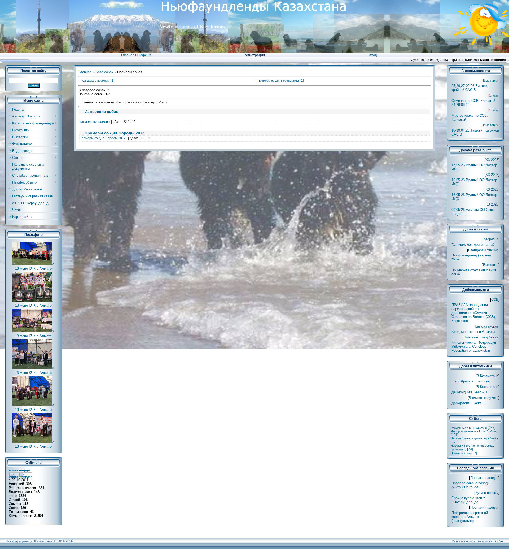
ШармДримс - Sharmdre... (471, 381)
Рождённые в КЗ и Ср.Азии (469, 427)
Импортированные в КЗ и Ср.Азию (474, 431)
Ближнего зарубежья (481, 337)
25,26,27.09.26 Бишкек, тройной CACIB (469, 88)
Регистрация (254, 55)
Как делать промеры (95, 80)
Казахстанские (486, 326)
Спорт (493, 95)
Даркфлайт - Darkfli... (468, 403)
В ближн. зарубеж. (483, 398)
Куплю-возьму (486, 493)
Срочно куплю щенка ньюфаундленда (468, 500)
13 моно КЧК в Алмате (33, 269)
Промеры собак (461, 453)
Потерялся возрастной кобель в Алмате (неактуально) (469, 517)
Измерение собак (101, 111)
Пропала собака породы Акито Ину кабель (470, 485)
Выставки (490, 80)
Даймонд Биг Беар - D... (470, 392)
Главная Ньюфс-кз (136, 55)
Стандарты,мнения (483, 250)
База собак (104, 72)
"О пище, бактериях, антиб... (474, 244)
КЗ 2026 (492, 160)
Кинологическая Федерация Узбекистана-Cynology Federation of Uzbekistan (473, 346)
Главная (84, 72)
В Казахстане (487, 376)
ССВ (494, 300)
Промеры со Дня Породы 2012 (278, 80)
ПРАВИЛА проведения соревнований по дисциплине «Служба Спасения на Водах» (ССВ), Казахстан (473, 313)
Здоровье (490, 239)
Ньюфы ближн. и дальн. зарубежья (474, 438)
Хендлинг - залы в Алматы (473, 332)
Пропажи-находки (484, 478)
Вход (373, 55)
